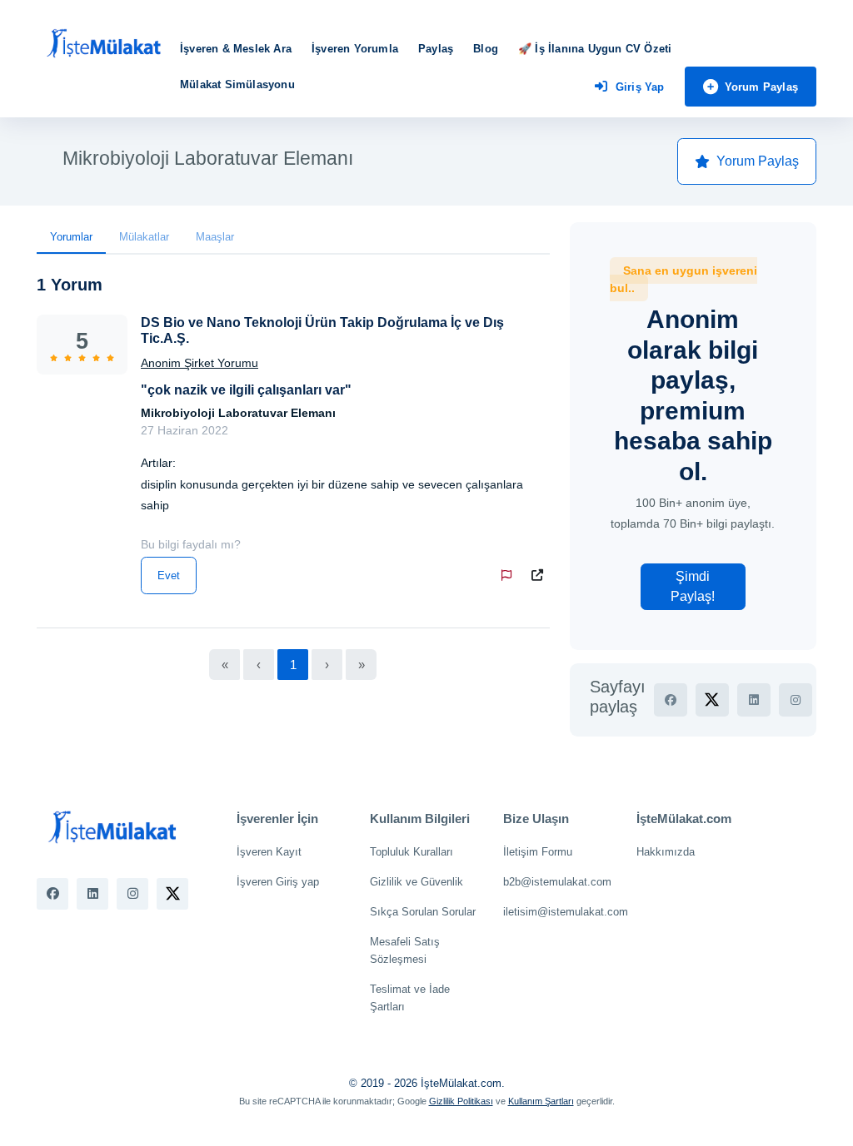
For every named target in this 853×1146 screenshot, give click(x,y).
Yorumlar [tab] (71, 237)
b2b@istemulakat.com (557, 882)
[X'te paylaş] (712, 700)
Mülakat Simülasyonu (237, 84)
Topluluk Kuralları (411, 852)
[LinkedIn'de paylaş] (754, 700)
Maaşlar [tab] (215, 237)
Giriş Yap (640, 87)
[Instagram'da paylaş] (795, 700)
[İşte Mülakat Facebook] (52, 894)
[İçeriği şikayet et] (509, 575)
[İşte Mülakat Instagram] (132, 894)
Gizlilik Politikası (461, 1101)
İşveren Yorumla (355, 48)
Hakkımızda (665, 852)
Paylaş (435, 48)
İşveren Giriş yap (278, 882)
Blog (485, 48)
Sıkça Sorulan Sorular (423, 911)
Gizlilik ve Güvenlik (416, 882)
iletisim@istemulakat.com (565, 911)
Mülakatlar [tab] (144, 237)
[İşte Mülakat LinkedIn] (92, 894)
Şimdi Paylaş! (693, 586)
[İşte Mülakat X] (172, 894)
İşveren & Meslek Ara (236, 48)
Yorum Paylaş (761, 87)
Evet (168, 575)
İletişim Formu (537, 852)
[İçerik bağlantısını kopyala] (540, 575)
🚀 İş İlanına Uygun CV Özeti (594, 48)
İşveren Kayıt (269, 852)
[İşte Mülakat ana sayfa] (103, 44)
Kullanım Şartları (541, 1101)
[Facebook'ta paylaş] (670, 700)
